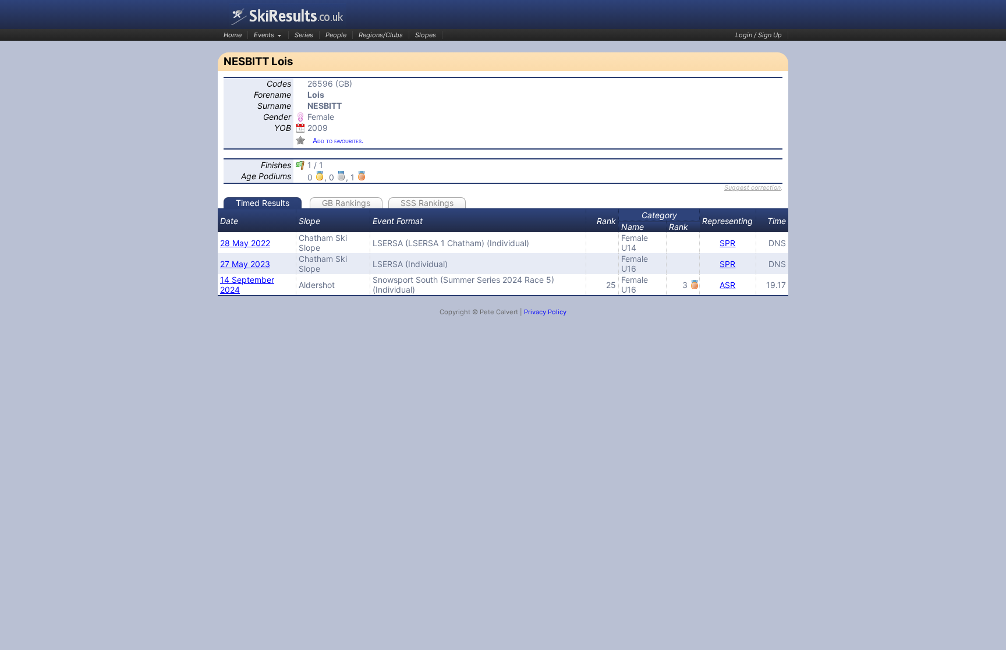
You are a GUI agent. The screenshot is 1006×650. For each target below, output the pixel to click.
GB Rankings (346, 203)
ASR (727, 285)
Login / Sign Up (758, 35)
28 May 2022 (245, 243)
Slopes (425, 35)
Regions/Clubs (381, 35)
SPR (727, 243)
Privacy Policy (545, 312)
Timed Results (262, 203)
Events (264, 35)
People (335, 35)
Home (233, 35)
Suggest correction (752, 187)
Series (304, 35)
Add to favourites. (338, 140)
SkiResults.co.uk (287, 16)
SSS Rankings (427, 203)
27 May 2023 (245, 264)
